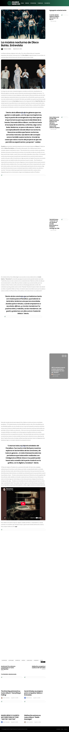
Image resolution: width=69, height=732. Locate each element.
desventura (4, 660)
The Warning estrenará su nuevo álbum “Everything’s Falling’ (11, 693)
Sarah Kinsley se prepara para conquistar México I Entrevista (33, 693)
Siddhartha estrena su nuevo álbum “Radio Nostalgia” (32, 717)
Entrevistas (33, 3)
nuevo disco (30, 660)
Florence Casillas (7, 48)
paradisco (36, 660)
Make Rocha (29, 697)
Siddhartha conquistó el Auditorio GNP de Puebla (38, 668)
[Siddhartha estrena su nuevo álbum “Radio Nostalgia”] (34, 707)
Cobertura (40, 3)
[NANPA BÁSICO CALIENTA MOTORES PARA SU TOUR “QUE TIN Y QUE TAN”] (11, 707)
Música (27, 3)
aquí (16, 526)
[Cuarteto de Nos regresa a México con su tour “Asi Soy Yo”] (64, 64)
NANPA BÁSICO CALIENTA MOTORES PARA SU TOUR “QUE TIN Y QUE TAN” (10, 717)
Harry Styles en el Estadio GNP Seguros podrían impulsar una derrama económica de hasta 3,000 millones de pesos (54, 122)
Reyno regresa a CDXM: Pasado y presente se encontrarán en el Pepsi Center (57, 369)
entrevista (18, 660)
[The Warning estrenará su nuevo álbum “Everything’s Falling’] (11, 682)
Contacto (58, 729)
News (22, 3)
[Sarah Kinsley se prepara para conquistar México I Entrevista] (34, 682)
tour (42, 660)
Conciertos (47, 3)
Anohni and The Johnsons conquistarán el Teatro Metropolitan (8, 668)
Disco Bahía (11, 660)
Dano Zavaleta (6, 722)
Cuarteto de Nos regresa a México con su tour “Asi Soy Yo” (54, 17)
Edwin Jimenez (6, 697)
